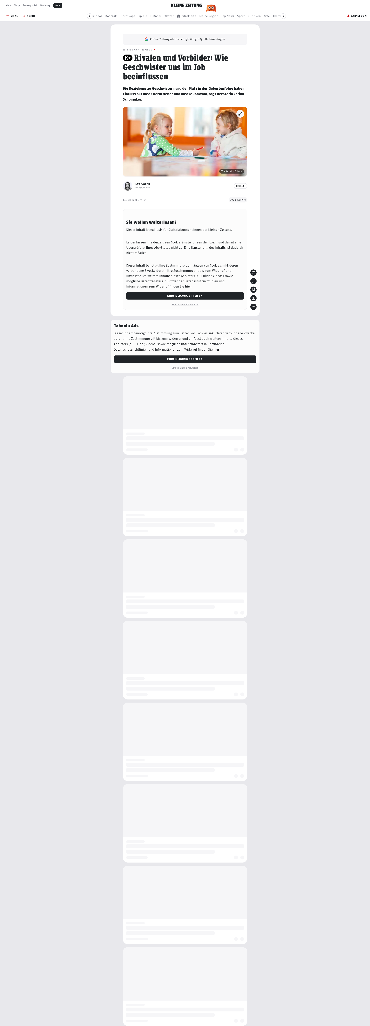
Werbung (45, 5)
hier (188, 286)
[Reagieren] (253, 272)
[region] (186, 16)
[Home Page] (186, 5)
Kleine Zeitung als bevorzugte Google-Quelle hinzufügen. (188, 39)
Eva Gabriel (143, 183)
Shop (17, 5)
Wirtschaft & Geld (138, 49)
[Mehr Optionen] (253, 307)
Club (8, 5)
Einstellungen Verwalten (185, 304)
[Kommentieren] (253, 281)
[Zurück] (89, 16)
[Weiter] (283, 16)
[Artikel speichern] (253, 290)
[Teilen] (253, 298)
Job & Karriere (238, 199)
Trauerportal (30, 5)
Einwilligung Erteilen (185, 296)
